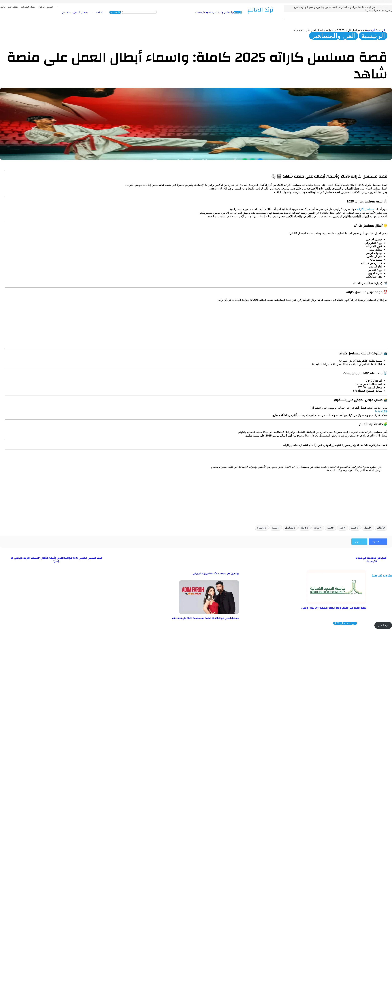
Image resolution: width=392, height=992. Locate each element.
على (341, 527)
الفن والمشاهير (201, 12)
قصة (329, 527)
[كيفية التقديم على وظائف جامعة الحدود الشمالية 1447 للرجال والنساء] (336, 602)
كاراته (317, 527)
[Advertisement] (295, 325)
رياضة (212, 12)
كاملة (303, 527)
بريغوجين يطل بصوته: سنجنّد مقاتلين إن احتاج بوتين (216, 574)
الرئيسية (219, 12)
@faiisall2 (381, 411)
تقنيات (179, 12)
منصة (275, 527)
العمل (367, 527)
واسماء (260, 527)
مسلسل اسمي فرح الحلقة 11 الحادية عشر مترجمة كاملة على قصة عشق (205, 618)
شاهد (353, 527)
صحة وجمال (188, 12)
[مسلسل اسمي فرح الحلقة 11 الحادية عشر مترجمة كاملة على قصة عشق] (209, 613)
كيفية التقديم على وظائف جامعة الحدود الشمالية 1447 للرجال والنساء (333, 608)
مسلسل (365, 209)
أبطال (380, 527)
